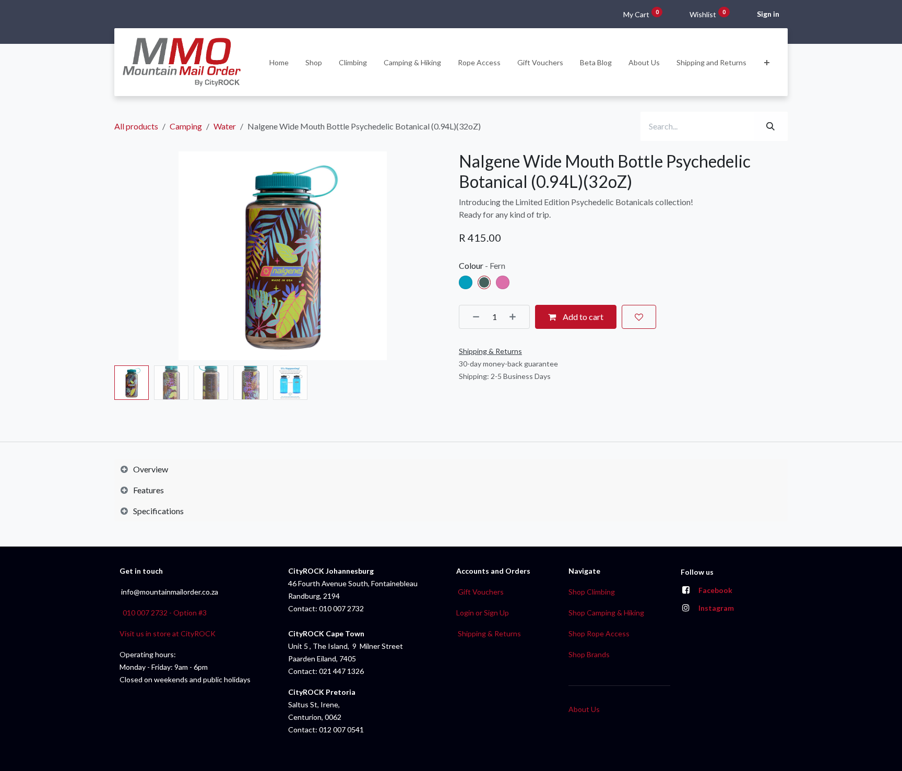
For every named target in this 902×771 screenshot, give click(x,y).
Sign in (768, 13)
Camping (186, 126)
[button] (131, 255)
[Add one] (516, 316)
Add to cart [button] (582, 317)
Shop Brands (589, 654)
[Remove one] (472, 316)
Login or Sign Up (482, 612)
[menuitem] (279, 62)
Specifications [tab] (158, 511)
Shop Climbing (591, 591)
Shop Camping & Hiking (606, 612)
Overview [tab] (150, 469)
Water (224, 126)
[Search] (770, 126)
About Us (584, 709)
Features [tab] (148, 490)
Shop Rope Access (599, 633)
